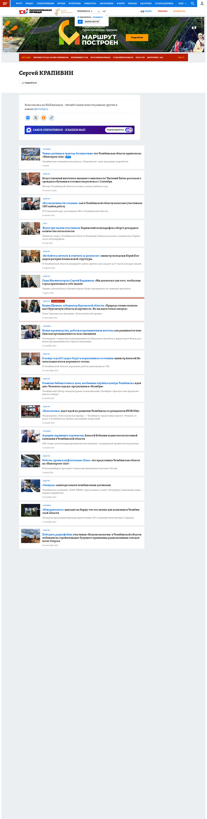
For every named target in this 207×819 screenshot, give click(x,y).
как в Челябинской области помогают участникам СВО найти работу (92, 204)
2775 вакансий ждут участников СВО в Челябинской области (75, 211)
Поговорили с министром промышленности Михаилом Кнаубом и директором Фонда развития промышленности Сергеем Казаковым (92, 340)
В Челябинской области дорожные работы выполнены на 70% (75, 366)
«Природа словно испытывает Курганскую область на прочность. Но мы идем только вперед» (90, 307)
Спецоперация (45, 3)
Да (80, 22)
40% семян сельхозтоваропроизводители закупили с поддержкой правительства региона (90, 443)
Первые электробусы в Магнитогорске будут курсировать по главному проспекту (86, 288)
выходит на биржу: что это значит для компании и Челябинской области (91, 511)
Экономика (106, 3)
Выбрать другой (92, 22)
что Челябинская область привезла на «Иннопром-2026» (91, 155)
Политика (75, 3)
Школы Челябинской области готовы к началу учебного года (75, 186)
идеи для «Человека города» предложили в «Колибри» (91, 384)
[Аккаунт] (202, 3)
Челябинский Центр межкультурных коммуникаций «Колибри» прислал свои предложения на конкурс (91, 393)
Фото (19, 3)
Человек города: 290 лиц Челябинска (50, 57)
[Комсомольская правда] (35, 11)
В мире (121, 3)
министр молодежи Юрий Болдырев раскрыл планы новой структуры (91, 257)
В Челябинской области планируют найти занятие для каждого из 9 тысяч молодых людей (91, 263)
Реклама (162, 11)
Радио (148, 11)
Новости (140, 57)
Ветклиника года (79, 57)
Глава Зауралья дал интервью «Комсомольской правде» (72, 313)
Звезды (132, 3)
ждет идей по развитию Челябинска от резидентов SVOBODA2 (90, 411)
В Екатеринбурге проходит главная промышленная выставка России (79, 468)
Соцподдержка (164, 3)
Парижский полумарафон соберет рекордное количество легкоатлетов (90, 229)
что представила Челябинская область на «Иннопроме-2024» (91, 462)
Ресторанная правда (100, 57)
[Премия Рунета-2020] (62, 11)
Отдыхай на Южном (123, 57)
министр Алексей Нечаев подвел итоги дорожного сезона (91, 360)
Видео (29, 3)
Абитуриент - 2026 (155, 57)
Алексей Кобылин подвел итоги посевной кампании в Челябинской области (89, 437)
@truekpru (41, 109)
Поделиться (31, 83)
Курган (61, 3)
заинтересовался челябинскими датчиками (76, 485)
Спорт (45, 223)
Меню (5, 3)
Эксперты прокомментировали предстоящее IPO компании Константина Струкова (88, 517)
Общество (90, 3)
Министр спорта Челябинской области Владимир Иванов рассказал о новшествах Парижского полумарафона (91, 237)
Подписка (179, 11)
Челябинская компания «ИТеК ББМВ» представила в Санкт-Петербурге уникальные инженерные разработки (92, 491)
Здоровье (146, 3)
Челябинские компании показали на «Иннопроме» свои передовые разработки (85, 161)
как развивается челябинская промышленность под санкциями (92, 332)
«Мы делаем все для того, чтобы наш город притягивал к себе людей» (91, 282)
